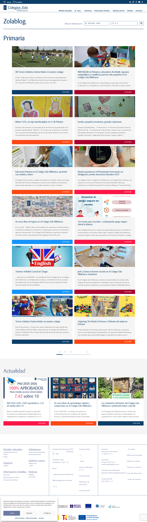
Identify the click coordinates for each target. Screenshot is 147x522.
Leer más (65, 92)
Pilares (5, 454)
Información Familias (102, 11)
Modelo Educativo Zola (10, 452)
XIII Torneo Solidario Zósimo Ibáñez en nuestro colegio (39, 72)
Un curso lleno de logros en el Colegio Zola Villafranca (39, 222)
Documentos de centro (11, 477)
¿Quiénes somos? (118, 11)
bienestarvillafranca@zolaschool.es (113, 473)
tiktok (142, 2)
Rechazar (29, 513)
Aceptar (11, 513)
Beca (54, 468)
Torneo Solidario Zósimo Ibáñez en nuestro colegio (37, 321)
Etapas (115, 23)
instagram (133, 2)
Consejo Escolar (84, 449)
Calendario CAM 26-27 (60, 462)
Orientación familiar (10, 480)
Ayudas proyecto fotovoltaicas (63, 474)
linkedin (130, 2)
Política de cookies (20, 518)
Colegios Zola (32, 463)
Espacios (78, 11)
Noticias (130, 11)
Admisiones (87, 11)
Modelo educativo (65, 11)
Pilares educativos (92, 23)
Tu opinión (18, 2)
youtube (139, 2)
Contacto (139, 11)
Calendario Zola (58, 460)
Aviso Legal (41, 518)
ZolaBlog (31, 475)
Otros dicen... (33, 477)
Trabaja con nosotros (134, 467)
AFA (80, 455)
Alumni (31, 466)
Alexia (55, 486)
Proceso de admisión (35, 454)
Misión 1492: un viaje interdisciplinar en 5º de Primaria (39, 122)
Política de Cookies (133, 461)
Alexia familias (7, 2)
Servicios (6, 475)
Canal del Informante (134, 473)
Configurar (47, 513)
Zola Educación (84, 476)
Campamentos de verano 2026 (63, 449)
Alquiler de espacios (134, 479)
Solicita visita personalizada (37, 452)
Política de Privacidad (31, 518)
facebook (136, 2)
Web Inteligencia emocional (62, 480)
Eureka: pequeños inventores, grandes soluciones (100, 122)
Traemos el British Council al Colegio (31, 271)
